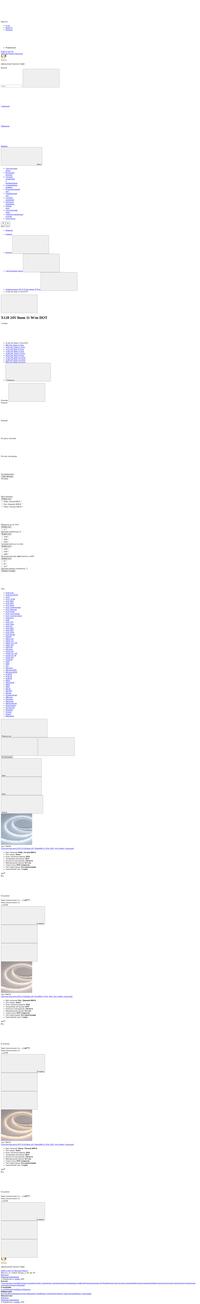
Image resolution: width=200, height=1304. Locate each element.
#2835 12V (10, 641)
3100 (6, 537)
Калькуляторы (56, 1294)
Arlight (17, 1279)
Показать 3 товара (8, 571)
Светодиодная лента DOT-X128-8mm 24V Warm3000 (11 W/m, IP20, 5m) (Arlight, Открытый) (37, 1144)
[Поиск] (41, 78)
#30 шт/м (9, 649)
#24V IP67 (10, 630)
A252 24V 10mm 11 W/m (15, 347)
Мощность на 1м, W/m (10, 525)
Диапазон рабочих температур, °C (14, 569)
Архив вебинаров (28, 1294)
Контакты (19, 54)
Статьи (37, 1294)
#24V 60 (9, 626)
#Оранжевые (11, 706)
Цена (4, 775)
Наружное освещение (10, 203)
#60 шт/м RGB (11, 672)
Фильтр (4, 812)
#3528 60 (9, 660)
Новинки (9, 230)
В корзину (40, 923)
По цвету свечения (8, 438)
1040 (6, 552)
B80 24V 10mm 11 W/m (15, 345)
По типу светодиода (9, 456)
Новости (9, 28)
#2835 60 (9, 647)
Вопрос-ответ (45, 1294)
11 (5, 530)
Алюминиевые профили (11, 186)
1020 (6, 549)
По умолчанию (7, 757)
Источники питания (10, 174)
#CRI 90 (9, 674)
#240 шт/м (10, 618)
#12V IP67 (10, 603)
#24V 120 (9, 622)
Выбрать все (6, 499)
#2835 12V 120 (11, 643)
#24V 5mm (10, 624)
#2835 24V (10, 645)
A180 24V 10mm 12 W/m (15, 353)
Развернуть (10, 380)
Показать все (7, 736)
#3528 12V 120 (11, 653)
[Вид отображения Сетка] (19, 746)
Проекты (9, 30)
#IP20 (8, 680)
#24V (8, 620)
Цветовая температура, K (11, 532)
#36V (8, 662)
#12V (8, 597)
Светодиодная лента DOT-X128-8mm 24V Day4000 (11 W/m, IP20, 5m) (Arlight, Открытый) (37, 996)
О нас (8, 26)
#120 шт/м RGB (12, 595)
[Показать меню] (30, 244)
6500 (6, 542)
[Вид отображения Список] (56, 746)
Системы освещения (10, 199)
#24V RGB (10, 632)
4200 (6, 539)
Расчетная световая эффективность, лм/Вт (17, 556)
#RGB (8, 689)
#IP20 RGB (10, 683)
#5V (7, 666)
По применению (7, 474)
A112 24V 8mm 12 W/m (15, 349)
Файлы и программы (83, 1294)
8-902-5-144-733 (7, 1271)
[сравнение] (19, 934)
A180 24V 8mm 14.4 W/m (15, 360)
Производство (11, 1289)
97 (5, 561)
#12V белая (10, 612)
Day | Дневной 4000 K (13, 504)
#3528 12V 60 (11, 655)
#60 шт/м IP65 (11, 670)
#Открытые (10, 708)
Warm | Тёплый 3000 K (13, 507)
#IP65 (8, 685)
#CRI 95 (9, 676)
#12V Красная (11, 609)
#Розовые (9, 710)
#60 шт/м (9, 668)
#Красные (9, 701)
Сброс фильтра (7, 476)
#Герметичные (11, 695)
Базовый (4, 421)
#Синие (9, 712)
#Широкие (10, 716)
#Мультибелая (11, 703)
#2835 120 (9, 639)
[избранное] (19, 952)
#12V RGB (10, 605)
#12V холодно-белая (14, 616)
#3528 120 (9, 651)
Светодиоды (10, 219)
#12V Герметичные (13, 607)
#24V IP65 (10, 628)
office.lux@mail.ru (21, 1271)
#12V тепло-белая (13, 614)
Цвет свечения (7, 496)
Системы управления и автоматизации (49, 1283)
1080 (6, 554)
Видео (10, 1294)
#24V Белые (10, 635)
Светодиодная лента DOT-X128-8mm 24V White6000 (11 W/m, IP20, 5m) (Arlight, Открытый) (37, 848)
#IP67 (8, 687)
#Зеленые (9, 699)
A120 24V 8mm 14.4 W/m (15, 358)
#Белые (8, 693)
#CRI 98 (9, 678)
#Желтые (9, 697)
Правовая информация (10, 1277)
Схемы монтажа (68, 1294)
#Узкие (8, 714)
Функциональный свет (93, 1283)
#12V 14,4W (10, 599)
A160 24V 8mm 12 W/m (15, 351)
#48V (8, 664)
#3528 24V (10, 657)
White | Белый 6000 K (13, 501)
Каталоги (4, 1294)
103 (6, 566)
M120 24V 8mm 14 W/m (15, 356)
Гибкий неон (8, 207)
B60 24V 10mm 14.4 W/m (15, 362)
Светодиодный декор (169, 1283)
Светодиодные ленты (9, 1283)
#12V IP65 (10, 601)
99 (5, 564)
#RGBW (9, 691)
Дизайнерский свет (109, 1283)
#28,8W (8, 637)
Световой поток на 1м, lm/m (12, 544)
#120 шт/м (10, 593)
